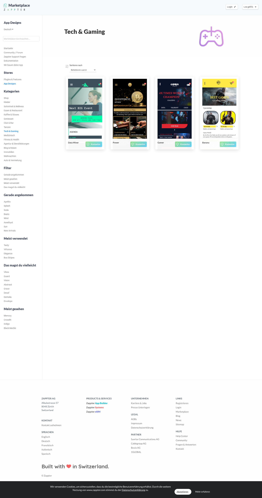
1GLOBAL (136, 452)
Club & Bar (9, 123)
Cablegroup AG (138, 443)
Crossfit (7, 320)
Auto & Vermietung (13, 160)
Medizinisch (9, 135)
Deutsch (8, 29)
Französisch (47, 445)
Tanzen (7, 127)
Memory (8, 315)
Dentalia (8, 297)
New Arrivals (10, 230)
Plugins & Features (12, 79)
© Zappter (47, 475)
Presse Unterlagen (140, 407)
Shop (6, 98)
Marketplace (182, 411)
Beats (6, 214)
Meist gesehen (10, 179)
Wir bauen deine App (13, 65)
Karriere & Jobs (139, 403)
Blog (178, 415)
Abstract (8, 284)
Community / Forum (13, 52)
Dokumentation (11, 61)
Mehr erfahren (202, 491)
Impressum (136, 423)
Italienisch (47, 449)
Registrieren (182, 403)
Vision (7, 280)
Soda (6, 210)
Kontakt (180, 448)
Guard (7, 276)
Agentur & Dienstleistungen (16, 143)
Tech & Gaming (11, 131)
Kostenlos (95, 144)
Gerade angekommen (14, 175)
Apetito (7, 202)
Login (230, 7)
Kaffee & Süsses (11, 114)
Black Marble (10, 328)
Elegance (8, 253)
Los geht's (249, 7)
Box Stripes (9, 257)
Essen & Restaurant (13, 110)
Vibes (6, 272)
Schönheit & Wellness (14, 106)
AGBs (134, 419)
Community (181, 440)
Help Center (182, 436)
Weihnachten (10, 156)
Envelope (8, 301)
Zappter (96, 403)
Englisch (46, 436)
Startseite (8, 48)
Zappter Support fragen (15, 56)
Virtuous (8, 249)
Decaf (6, 293)
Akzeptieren (182, 492)
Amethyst (8, 222)
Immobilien (9, 152)
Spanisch (46, 453)
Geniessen (8, 119)
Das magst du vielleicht (14, 187)
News (178, 420)
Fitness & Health (11, 139)
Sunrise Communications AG (145, 439)
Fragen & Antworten (186, 444)
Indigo (7, 324)
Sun (5, 226)
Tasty (6, 245)
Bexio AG (135, 447)
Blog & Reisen (10, 148)
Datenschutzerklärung (142, 427)
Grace (6, 288)
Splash (7, 206)
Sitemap (180, 424)
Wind (6, 218)
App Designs (12, 22)
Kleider (7, 102)
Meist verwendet (11, 183)
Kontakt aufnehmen (51, 425)
